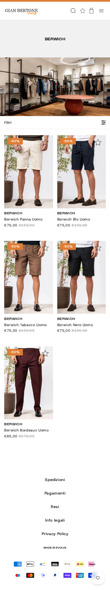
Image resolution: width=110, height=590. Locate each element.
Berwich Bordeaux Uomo (26, 430)
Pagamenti (55, 493)
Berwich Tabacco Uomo (25, 324)
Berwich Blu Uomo (73, 219)
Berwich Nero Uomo (75, 324)
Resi (55, 506)
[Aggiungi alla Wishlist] (45, 142)
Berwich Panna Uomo (23, 219)
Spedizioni (55, 479)
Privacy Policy (55, 533)
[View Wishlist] (82, 11)
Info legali (55, 520)
